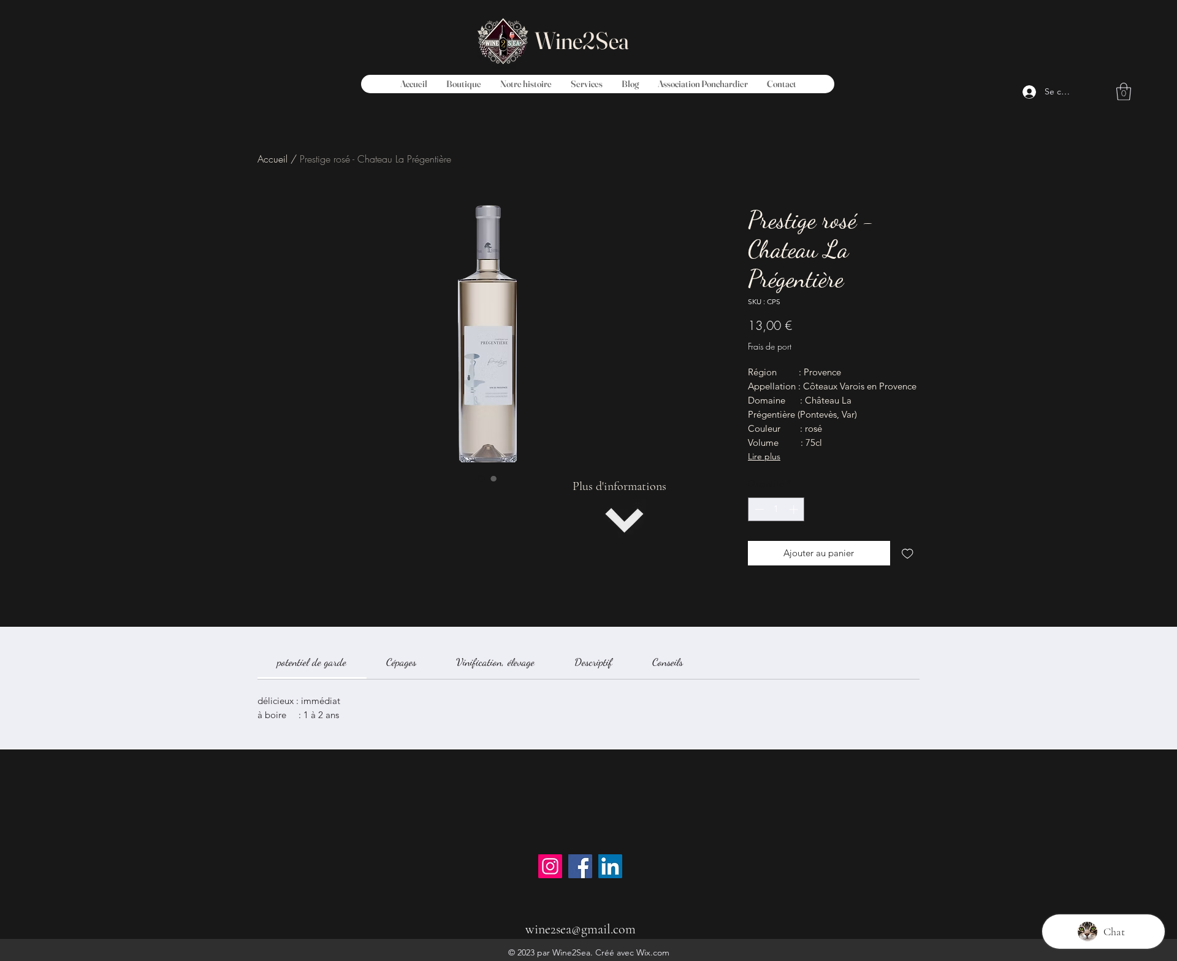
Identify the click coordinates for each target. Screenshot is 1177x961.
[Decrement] (758, 509)
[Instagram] (550, 866)
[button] (1123, 92)
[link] (311, 661)
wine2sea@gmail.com (580, 929)
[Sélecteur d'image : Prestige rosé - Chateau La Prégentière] (481, 478)
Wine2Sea (582, 40)
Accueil (272, 159)
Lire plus (764, 456)
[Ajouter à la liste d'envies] (907, 553)
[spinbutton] (776, 509)
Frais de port (769, 346)
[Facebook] (580, 866)
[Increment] (795, 509)
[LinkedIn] (610, 866)
